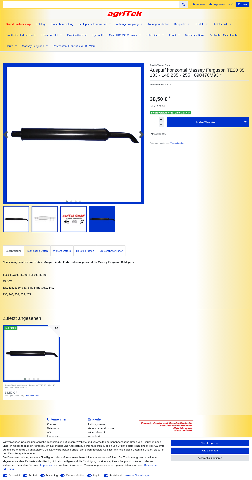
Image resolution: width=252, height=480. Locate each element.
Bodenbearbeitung (62, 24)
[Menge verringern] (161, 124)
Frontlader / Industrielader (21, 35)
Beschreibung (14, 250)
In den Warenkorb (206, 122)
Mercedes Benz (194, 35)
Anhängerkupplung (127, 24)
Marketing (52, 475)
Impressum (53, 435)
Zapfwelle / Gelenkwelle (223, 35)
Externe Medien (75, 475)
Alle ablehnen (210, 450)
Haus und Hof (50, 35)
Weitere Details (62, 250)
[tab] (13, 250)
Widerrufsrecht (96, 432)
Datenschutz (54, 428)
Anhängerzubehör (158, 24)
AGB (49, 432)
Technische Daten (37, 250)
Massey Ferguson (33, 46)
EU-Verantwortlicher (111, 250)
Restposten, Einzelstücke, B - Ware (74, 46)
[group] (31, 353)
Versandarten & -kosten (101, 428)
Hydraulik (98, 35)
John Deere (153, 35)
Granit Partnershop (18, 24)
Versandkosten (177, 143)
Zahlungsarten (96, 424)
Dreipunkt (180, 24)
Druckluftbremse (77, 35)
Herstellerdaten (85, 250)
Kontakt (51, 424)
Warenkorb (94, 435)
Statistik (33, 475)
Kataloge (41, 24)
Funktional (115, 475)
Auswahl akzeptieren (210, 457)
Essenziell (14, 475)
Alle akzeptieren (210, 442)
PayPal (97, 475)
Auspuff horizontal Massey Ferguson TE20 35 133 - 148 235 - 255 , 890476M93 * (30, 386)
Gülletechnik (220, 24)
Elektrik (199, 24)
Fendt (173, 35)
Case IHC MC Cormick (123, 35)
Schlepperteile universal (93, 24)
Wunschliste (159, 133)
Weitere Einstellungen (137, 475)
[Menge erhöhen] (161, 119)
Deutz (10, 46)
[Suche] (183, 4)
